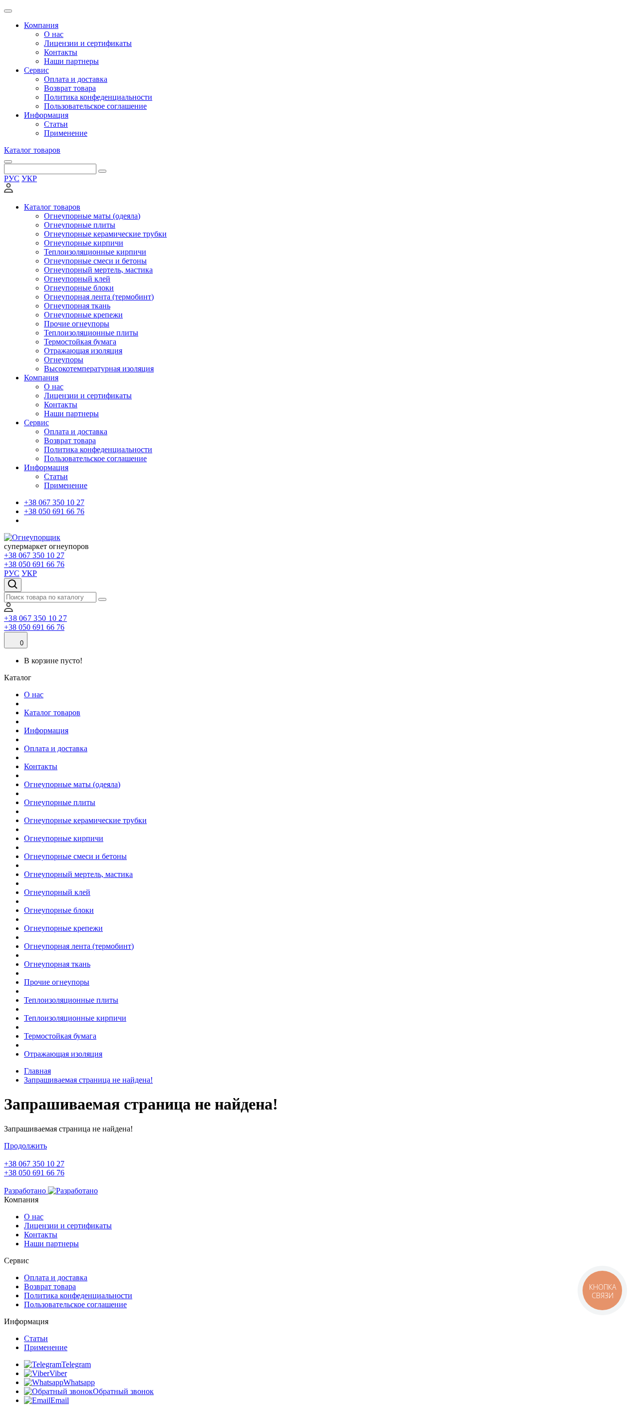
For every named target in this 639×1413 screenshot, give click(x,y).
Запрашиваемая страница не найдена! (88, 1080)
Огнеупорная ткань (77, 305)
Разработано (26, 1190)
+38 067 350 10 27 (54, 502)
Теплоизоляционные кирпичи (95, 252)
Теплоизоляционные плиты (91, 332)
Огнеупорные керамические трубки (105, 234)
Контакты (60, 52)
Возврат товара (70, 88)
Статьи (56, 124)
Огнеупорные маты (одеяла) (92, 216)
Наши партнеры (71, 61)
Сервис (36, 70)
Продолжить (25, 1145)
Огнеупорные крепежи (83, 314)
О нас (53, 34)
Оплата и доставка (75, 79)
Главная (37, 1071)
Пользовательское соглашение (95, 106)
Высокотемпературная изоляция (99, 368)
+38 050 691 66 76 (54, 511)
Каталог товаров (32, 150)
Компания (41, 25)
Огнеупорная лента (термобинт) (99, 296)
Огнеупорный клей (77, 279)
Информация (46, 115)
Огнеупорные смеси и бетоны (95, 261)
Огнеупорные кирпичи (83, 243)
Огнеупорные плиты (79, 225)
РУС (11, 178)
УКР (29, 178)
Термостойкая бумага (80, 341)
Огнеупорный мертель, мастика (98, 270)
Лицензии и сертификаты (88, 43)
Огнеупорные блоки (79, 287)
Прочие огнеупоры (76, 323)
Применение (65, 133)
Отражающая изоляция (83, 350)
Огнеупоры (63, 359)
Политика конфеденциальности (98, 97)
